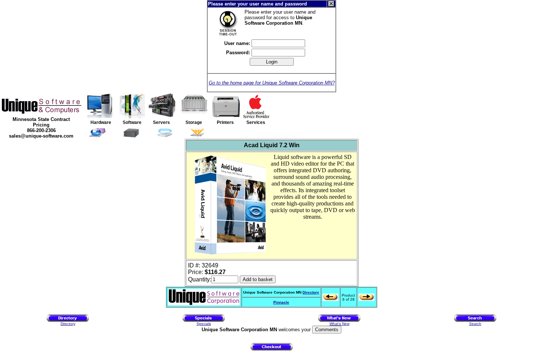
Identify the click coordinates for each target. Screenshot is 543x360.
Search (475, 324)
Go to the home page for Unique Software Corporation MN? (272, 83)
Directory (311, 292)
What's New (339, 324)
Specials (204, 324)
